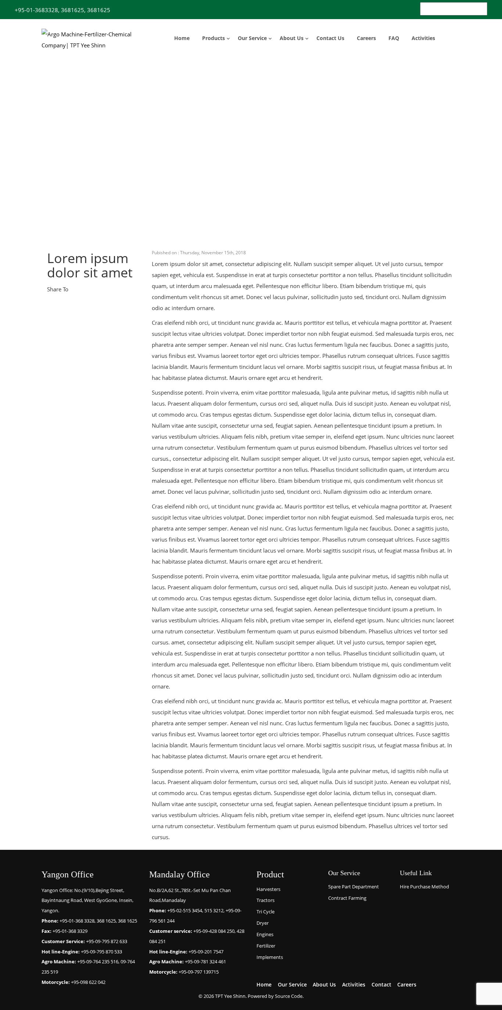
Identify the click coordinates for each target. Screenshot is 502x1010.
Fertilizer (266, 945)
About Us (292, 38)
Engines (265, 934)
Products (213, 38)
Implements (270, 957)
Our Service (252, 38)
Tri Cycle (266, 911)
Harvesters (268, 889)
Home (182, 38)
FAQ (393, 38)
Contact (381, 984)
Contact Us (330, 38)
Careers (366, 38)
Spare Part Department (353, 886)
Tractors (266, 900)
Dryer (263, 923)
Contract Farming (347, 898)
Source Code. (289, 996)
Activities (423, 38)
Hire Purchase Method (424, 886)
